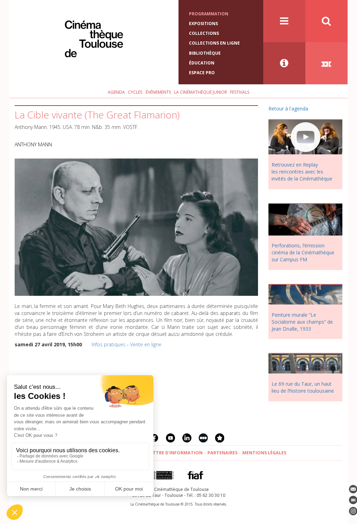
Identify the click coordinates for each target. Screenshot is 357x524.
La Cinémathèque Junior (200, 92)
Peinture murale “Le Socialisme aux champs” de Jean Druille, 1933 (302, 321)
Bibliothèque (205, 53)
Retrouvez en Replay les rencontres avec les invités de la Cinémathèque (302, 171)
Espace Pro (202, 73)
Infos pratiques (109, 344)
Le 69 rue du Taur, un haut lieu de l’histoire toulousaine (303, 387)
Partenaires (222, 453)
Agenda (116, 92)
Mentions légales (264, 453)
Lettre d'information (175, 453)
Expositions (203, 23)
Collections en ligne (214, 43)
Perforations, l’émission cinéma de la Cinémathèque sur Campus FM (303, 252)
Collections (204, 33)
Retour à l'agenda (288, 108)
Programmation (208, 14)
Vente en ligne (145, 344)
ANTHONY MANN (33, 144)
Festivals (239, 92)
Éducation (201, 63)
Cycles (135, 92)
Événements (158, 92)
